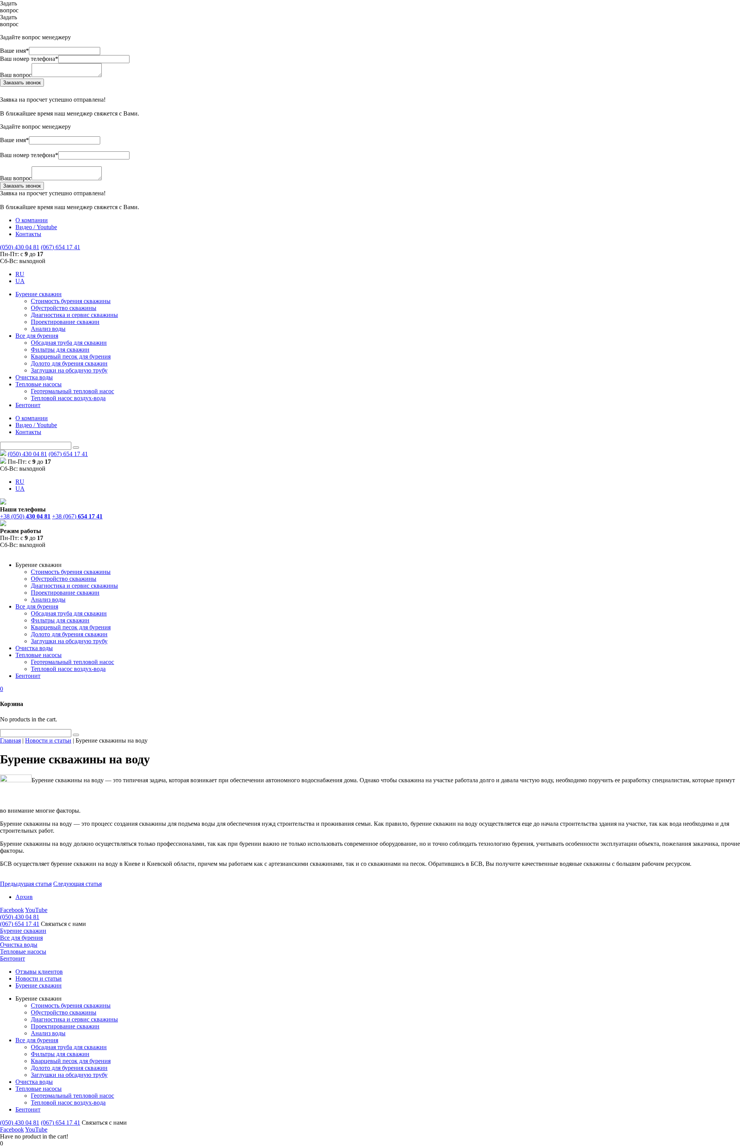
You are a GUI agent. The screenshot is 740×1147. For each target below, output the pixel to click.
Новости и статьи (38, 978)
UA (20, 281)
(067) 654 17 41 (60, 247)
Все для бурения (36, 335)
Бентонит (27, 405)
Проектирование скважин (65, 322)
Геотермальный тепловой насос (72, 391)
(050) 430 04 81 (19, 247)
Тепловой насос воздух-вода (68, 398)
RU (19, 274)
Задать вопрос (9, 6)
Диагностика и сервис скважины (74, 315)
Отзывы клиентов (39, 971)
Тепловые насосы (38, 384)
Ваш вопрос (16, 75)
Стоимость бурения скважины (71, 301)
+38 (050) (25, 516)
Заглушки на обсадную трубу (69, 370)
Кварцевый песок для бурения (71, 356)
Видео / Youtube (36, 227)
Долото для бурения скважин (69, 363)
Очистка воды (34, 377)
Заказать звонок (22, 83)
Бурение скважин (38, 294)
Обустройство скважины (63, 308)
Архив (24, 897)
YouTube (36, 910)
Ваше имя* (14, 50)
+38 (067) (77, 516)
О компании (31, 220)
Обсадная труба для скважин (69, 342)
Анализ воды (48, 328)
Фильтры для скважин (60, 349)
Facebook (12, 910)
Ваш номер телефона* (29, 58)
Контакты (28, 234)
